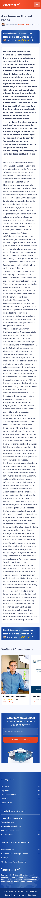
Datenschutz (10, 895)
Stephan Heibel (23, 25)
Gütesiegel (32, 895)
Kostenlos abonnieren (19, 739)
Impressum (21, 895)
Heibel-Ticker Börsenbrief (18, 36)
